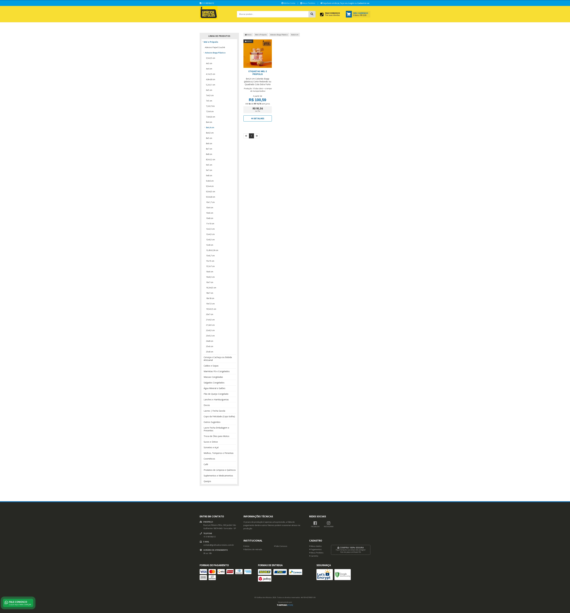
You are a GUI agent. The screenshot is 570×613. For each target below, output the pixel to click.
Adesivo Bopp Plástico (215, 52)
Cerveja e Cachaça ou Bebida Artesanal (218, 358)
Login (351, 3)
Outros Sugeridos (212, 422)
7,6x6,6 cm (210, 116)
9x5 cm (209, 164)
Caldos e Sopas (211, 365)
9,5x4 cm (210, 186)
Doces (207, 405)
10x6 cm (209, 213)
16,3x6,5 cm (211, 287)
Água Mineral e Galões (214, 388)
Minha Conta (289, 3)
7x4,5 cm (210, 95)
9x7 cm (209, 170)
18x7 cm (209, 293)
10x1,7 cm (210, 202)
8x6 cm (209, 143)
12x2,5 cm (210, 229)
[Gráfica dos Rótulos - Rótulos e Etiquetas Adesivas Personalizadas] (208, 18)
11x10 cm (210, 223)
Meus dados (316, 546)
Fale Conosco (281, 546)
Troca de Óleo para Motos (216, 436)
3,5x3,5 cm (210, 58)
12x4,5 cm (210, 234)
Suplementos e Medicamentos (218, 475)
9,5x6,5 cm (210, 191)
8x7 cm (209, 148)
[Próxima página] (256, 135)
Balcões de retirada (253, 549)
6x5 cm (209, 90)
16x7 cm (209, 282)
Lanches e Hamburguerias (216, 399)
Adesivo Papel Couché (215, 47)
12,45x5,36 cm (212, 250)
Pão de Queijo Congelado (216, 393)
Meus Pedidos (308, 3)
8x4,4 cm (210, 127)
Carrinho (314, 556)
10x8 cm (209, 218)
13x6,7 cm (210, 255)
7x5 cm (209, 100)
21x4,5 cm (210, 319)
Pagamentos (316, 549)
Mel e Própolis (211, 41)
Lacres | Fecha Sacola (214, 410)
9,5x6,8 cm (210, 196)
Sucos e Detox (211, 441)
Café (206, 464)
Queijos (207, 481)
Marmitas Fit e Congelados (217, 371)
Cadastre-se (363, 3)
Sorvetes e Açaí (211, 447)
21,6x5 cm (210, 325)
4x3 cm (209, 63)
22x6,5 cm (210, 330)
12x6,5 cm (210, 239)
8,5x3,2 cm (210, 159)
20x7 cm (209, 314)
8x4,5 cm (210, 132)
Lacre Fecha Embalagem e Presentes (216, 429)
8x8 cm (209, 154)
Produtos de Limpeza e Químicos (220, 470)
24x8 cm (209, 341)
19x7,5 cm (210, 303)
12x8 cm (209, 245)
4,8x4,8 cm (210, 79)
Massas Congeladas (213, 377)
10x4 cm (209, 207)
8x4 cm (209, 122)
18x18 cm (210, 298)
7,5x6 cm (210, 111)
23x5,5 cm (210, 335)
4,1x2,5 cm (210, 74)
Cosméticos (209, 458)
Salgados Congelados (214, 382)
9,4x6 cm (210, 180)
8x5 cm (209, 138)
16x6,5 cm (210, 277)
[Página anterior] (246, 135)
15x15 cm (210, 261)
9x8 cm (209, 175)
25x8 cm (209, 351)
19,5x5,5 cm (211, 309)
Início (249, 35)
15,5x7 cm (210, 266)
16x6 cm (209, 271)
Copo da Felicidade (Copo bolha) (219, 416)
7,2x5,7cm (210, 106)
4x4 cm (209, 68)
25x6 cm (209, 346)
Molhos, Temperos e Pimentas (218, 453)
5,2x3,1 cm (210, 84)
